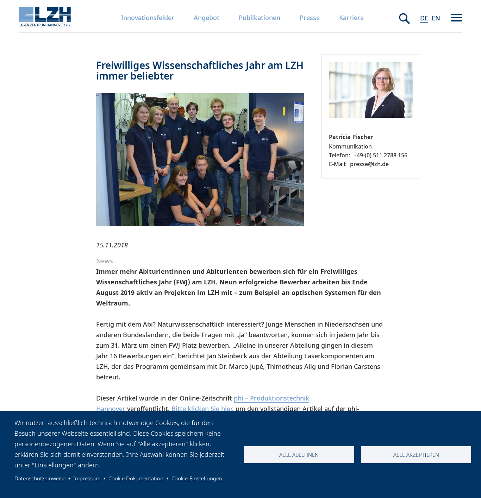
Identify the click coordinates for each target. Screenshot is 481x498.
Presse (310, 17)
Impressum (86, 478)
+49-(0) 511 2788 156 (380, 155)
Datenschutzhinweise (39, 478)
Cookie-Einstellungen (196, 478)
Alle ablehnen (299, 454)
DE (424, 18)
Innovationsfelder (147, 17)
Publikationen (259, 17)
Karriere (351, 17)
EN (436, 18)
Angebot (206, 17)
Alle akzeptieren (416, 454)
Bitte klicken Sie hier (201, 408)
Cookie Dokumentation (135, 478)
